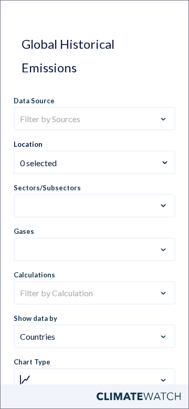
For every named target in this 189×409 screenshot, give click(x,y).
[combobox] (94, 156)
